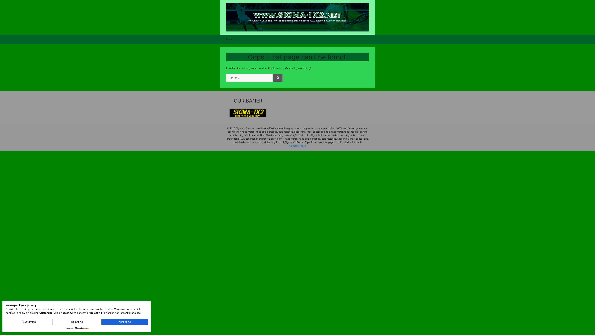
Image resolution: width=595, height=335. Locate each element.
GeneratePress (297, 145)
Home (229, 39)
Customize (29, 321)
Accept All (124, 321)
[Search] (277, 78)
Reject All (77, 321)
